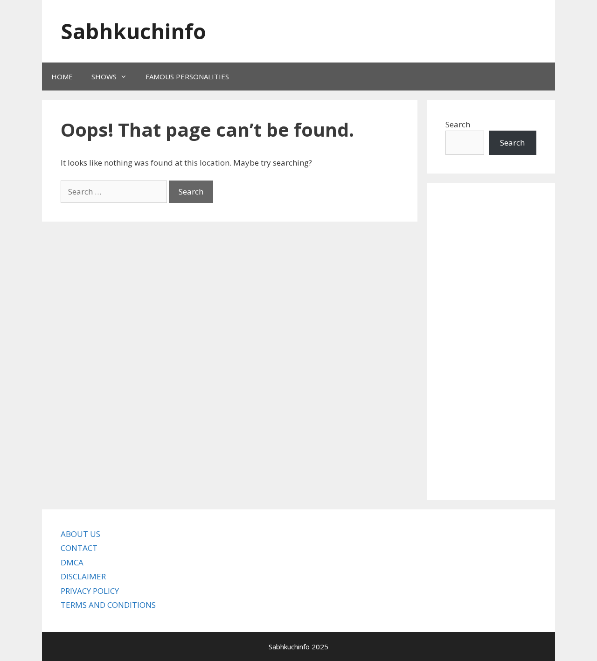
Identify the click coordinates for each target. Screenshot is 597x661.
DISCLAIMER (83, 576)
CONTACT (79, 548)
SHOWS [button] (104, 76)
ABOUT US (80, 534)
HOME (62, 76)
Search (457, 124)
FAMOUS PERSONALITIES (187, 76)
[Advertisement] (490, 341)
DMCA (72, 562)
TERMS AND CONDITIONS (108, 604)
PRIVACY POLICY (90, 590)
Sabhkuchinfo (133, 31)
